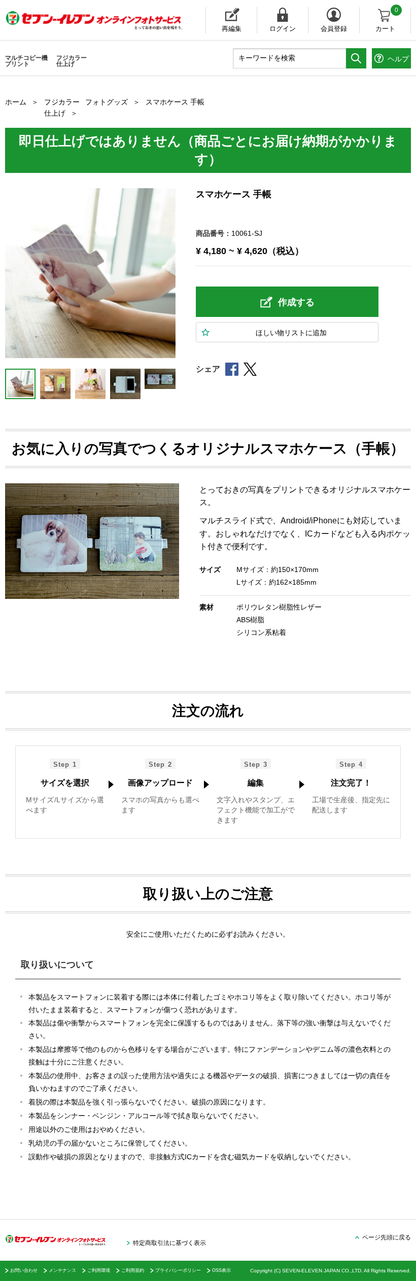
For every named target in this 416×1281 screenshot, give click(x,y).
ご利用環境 (98, 1270)
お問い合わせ (24, 1270)
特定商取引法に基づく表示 (169, 1243)
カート (386, 19)
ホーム (15, 102)
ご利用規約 (132, 1270)
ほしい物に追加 (291, 333)
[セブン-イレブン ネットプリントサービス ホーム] (83, 20)
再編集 (231, 28)
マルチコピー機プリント (26, 60)
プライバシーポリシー (178, 1270)
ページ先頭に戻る (386, 1237)
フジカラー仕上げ (71, 60)
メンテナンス (62, 1270)
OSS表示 (221, 1270)
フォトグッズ (106, 102)
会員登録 (334, 28)
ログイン (282, 28)
